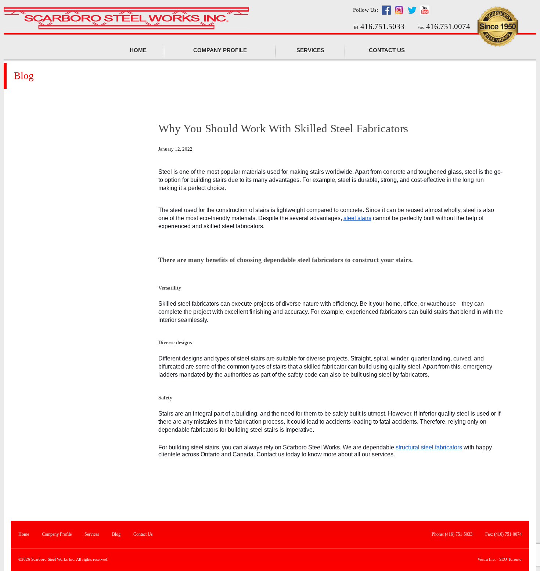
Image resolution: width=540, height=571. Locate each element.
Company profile (220, 50)
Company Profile (57, 534)
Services (310, 50)
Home (138, 50)
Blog (116, 534)
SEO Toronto (510, 559)
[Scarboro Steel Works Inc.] (126, 19)
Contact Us (387, 50)
